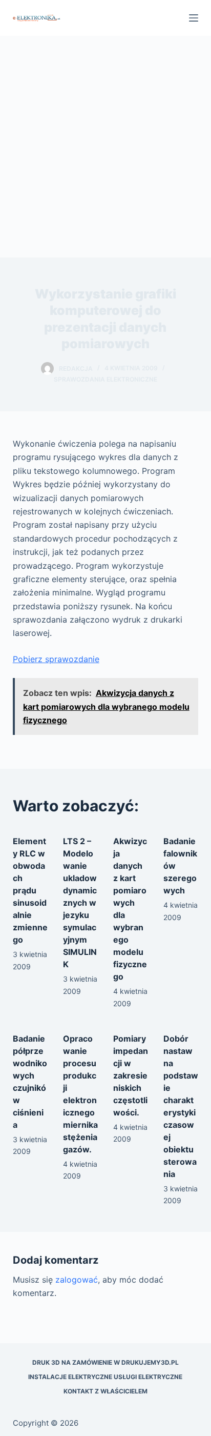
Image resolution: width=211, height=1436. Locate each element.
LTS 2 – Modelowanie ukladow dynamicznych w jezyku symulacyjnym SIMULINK (80, 902)
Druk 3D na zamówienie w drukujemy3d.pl (105, 1362)
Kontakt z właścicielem (105, 1391)
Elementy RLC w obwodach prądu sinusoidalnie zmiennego (30, 890)
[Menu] (193, 18)
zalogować (76, 1279)
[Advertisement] (105, 146)
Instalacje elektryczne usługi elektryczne (105, 1377)
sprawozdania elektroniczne (105, 379)
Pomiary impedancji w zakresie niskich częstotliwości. (130, 1075)
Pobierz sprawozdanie (56, 659)
